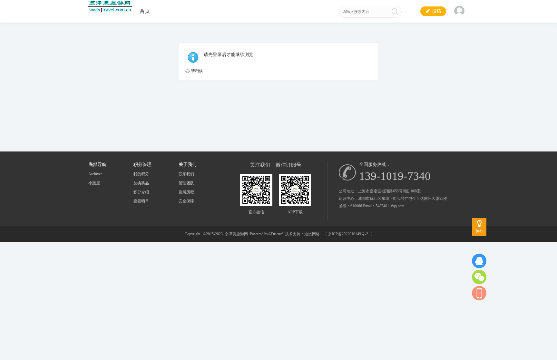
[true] (394, 11)
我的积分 (141, 174)
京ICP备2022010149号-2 (348, 234)
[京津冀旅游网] (110, 12)
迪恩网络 (312, 234)
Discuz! (277, 234)
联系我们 (186, 174)
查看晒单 (141, 201)
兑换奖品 (141, 183)
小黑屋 (94, 183)
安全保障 (186, 201)
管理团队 (186, 183)
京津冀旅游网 (236, 234)
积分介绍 (141, 192)
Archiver (95, 174)
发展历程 (186, 192)
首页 (145, 11)
